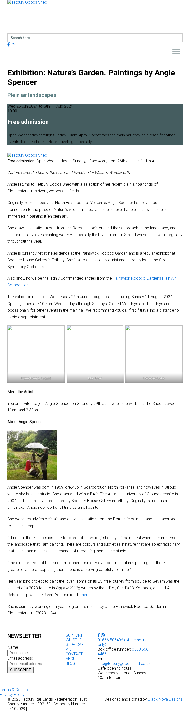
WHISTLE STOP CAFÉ (76, 642)
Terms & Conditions (17, 689)
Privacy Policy (12, 694)
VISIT (70, 649)
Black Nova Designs (165, 699)
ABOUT (72, 658)
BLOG (70, 663)
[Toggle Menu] (176, 52)
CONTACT (74, 654)
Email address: (20, 658)
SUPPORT (74, 635)
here (86, 594)
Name (12, 647)
